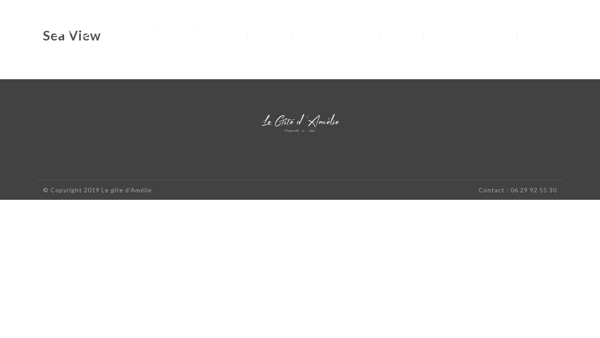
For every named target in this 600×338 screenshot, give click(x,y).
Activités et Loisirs (337, 37)
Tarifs (403, 37)
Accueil (225, 37)
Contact (543, 37)
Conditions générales (471, 37)
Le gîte (271, 37)
